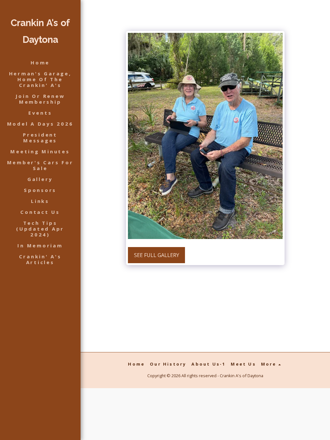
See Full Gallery (156, 255)
